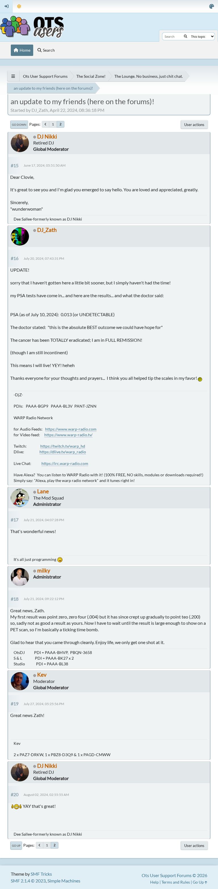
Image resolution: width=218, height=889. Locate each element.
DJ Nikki (47, 136)
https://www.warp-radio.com (71, 429)
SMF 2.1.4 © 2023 (28, 880)
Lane (43, 491)
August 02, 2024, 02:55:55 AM (46, 794)
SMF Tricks (41, 874)
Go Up (16, 845)
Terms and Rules (176, 882)
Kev (42, 674)
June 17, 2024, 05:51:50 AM (45, 165)
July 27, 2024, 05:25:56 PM (44, 704)
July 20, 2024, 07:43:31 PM (44, 258)
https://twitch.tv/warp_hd (62, 446)
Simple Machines (63, 880)
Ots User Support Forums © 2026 (174, 875)
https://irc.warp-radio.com (64, 463)
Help (154, 882)
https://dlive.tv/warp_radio (62, 451)
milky (43, 570)
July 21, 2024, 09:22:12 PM (44, 599)
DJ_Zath (47, 230)
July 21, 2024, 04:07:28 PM (44, 520)
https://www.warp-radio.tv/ (68, 434)
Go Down (19, 124)
